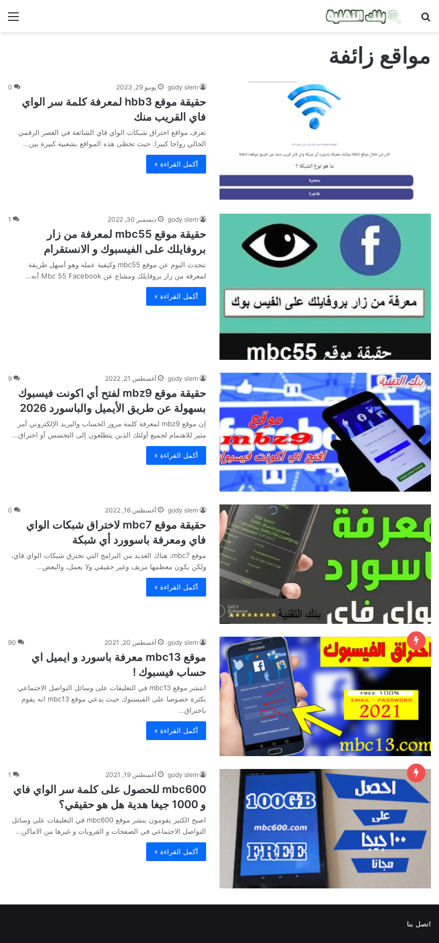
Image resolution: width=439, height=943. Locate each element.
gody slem (183, 87)
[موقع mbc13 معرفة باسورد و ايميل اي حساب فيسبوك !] (325, 696)
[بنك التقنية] (364, 16)
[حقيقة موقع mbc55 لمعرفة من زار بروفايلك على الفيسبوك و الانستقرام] (325, 286)
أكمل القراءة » (176, 164)
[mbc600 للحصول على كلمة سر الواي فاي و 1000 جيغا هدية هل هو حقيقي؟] (325, 828)
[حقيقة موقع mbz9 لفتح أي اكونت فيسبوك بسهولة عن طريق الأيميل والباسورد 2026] (325, 432)
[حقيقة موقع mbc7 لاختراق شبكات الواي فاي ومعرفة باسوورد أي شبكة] (325, 564)
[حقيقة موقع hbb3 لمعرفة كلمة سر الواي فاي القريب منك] (325, 141)
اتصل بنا (419, 923)
